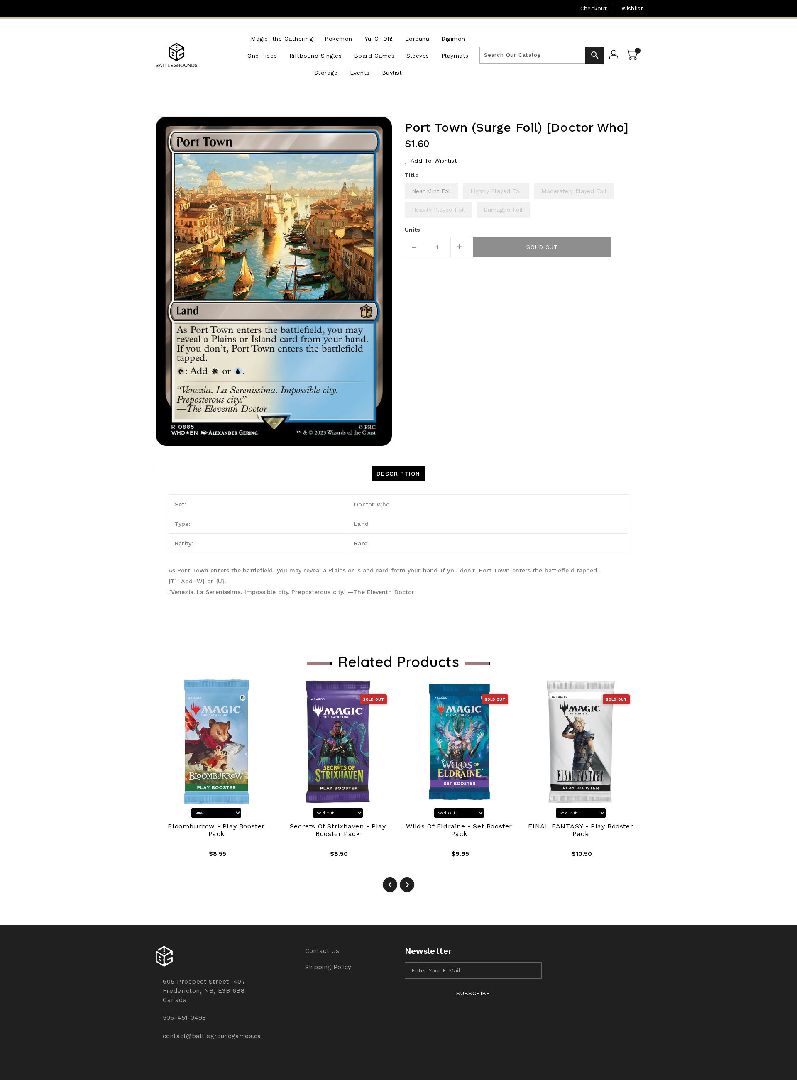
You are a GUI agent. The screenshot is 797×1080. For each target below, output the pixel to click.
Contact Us (322, 951)
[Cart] (633, 55)
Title (412, 175)
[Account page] (614, 55)
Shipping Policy (328, 967)
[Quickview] (168, 856)
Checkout (593, 8)
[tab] (398, 473)
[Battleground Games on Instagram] (160, 8)
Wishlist (632, 8)
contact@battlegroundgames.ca (212, 1036)
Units (413, 229)
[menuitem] (282, 37)
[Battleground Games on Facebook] (144, 8)
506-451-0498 (184, 1017)
